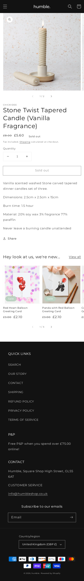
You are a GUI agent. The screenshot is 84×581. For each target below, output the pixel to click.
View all (75, 257)
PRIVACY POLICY (21, 410)
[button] (5, 6)
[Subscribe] (71, 517)
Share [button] (12, 238)
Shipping (25, 142)
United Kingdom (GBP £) (39, 544)
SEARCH (14, 364)
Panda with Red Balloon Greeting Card (58, 309)
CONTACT (15, 383)
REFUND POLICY (21, 401)
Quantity (9, 148)
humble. (36, 573)
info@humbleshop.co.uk (28, 494)
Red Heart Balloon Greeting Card (15, 309)
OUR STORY (17, 374)
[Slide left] (32, 96)
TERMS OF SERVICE (23, 420)
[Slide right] (51, 96)
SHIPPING (15, 392)
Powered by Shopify (51, 573)
